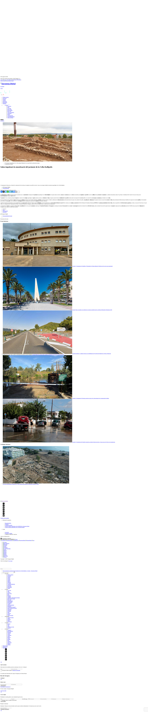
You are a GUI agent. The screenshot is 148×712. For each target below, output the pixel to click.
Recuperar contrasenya (5, 709)
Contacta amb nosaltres (4, 518)
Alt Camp (9, 108)
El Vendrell (9, 602)
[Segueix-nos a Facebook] (4, 504)
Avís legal (7, 532)
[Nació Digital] (1, 119)
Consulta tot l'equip (8, 525)
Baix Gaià (9, 111)
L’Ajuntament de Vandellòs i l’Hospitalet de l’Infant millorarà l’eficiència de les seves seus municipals (94, 266)
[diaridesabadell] (9, 540)
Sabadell (9, 641)
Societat (4, 99)
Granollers (9, 635)
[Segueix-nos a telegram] (4, 510)
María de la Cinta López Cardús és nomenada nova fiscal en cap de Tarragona (49, 354)
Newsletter (5, 647)
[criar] (33, 540)
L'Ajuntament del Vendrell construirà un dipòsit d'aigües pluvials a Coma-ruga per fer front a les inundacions (95, 442)
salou (4, 209)
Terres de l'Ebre (10, 117)
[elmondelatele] (29, 540)
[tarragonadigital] (22, 540)
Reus (8, 107)
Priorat (8, 114)
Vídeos (8, 618)
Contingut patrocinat (11, 584)
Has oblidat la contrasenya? (5, 686)
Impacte (8, 623)
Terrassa (8, 644)
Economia (9, 585)
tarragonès (5, 212)
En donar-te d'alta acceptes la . (11, 670)
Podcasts (9, 619)
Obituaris (4, 103)
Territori (7, 105)
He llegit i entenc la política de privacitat (9, 700)
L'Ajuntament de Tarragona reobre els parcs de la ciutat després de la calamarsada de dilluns (92, 398)
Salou (8, 612)
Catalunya (9, 630)
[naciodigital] (3, 540)
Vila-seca (9, 613)
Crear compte (3, 701)
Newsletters (9, 79)
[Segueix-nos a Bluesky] (4, 516)
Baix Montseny (10, 631)
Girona (8, 634)
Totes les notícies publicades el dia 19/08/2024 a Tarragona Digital (17, 526)
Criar (8, 625)
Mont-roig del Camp (11, 598)
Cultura (8, 577)
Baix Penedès (9, 110)
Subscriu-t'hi (5, 646)
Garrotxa (9, 633)
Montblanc (9, 606)
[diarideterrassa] (15, 540)
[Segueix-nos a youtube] (4, 512)
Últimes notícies (6, 97)
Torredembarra (10, 600)
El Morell (9, 611)
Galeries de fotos (10, 617)
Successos (4, 98)
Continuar (2, 678)
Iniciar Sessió (5, 645)
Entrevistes (5, 101)
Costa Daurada (10, 115)
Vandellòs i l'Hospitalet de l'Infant (13, 597)
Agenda (4, 100)
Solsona (8, 643)
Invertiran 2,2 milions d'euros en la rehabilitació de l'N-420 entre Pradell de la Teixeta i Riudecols (93, 353)
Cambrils (9, 596)
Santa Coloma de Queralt (12, 608)
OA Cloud (10, 560)
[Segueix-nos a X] (4, 506)
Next (8, 624)
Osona (8, 638)
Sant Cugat (9, 642)
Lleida (8, 636)
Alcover (8, 592)
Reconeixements (8, 523)
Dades (8, 620)
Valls (8, 591)
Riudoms (9, 595)
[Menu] (2, 95)
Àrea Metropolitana (11, 116)
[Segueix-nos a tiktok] (4, 514)
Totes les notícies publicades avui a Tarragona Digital (14, 527)
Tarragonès (9, 113)
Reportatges (5, 102)
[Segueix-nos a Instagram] (4, 508)
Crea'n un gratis (3, 690)
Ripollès (8, 639)
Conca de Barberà (10, 112)
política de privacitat (16, 670)
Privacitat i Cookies (8, 533)
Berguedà (9, 632)
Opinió (8, 588)
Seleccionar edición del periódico (6, 78)
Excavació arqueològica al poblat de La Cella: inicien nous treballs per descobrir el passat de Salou (21, 484)
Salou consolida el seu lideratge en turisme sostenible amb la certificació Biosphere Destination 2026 (94, 309)
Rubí (8, 640)
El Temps (9, 583)
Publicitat (6, 524)
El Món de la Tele (10, 626)
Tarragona (9, 106)
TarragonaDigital (6, 188)
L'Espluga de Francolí (11, 607)
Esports (8, 578)
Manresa (9, 637)
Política (8, 581)
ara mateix (2, 120)
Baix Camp (9, 109)
